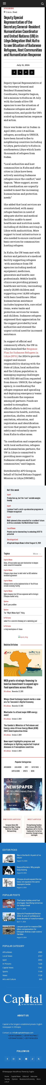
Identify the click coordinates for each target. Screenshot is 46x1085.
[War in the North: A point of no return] (9, 858)
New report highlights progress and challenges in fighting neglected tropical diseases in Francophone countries (21, 744)
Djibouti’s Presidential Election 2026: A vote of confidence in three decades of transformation (30, 916)
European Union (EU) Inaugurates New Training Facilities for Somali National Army (11, 828)
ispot (9, 495)
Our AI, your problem (10, 604)
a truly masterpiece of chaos (13, 629)
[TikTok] (32, 1058)
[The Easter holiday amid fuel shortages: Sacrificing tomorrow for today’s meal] (9, 903)
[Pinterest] (25, 72)
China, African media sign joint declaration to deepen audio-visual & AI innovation (21, 564)
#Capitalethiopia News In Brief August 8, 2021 (24, 543)
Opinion (6, 601)
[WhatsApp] (31, 72)
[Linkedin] (19, 1058)
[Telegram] (26, 1058)
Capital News (8, 560)
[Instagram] (13, 1058)
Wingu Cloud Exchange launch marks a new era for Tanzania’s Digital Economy (22, 700)
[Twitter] (20, 72)
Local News (11, 528)
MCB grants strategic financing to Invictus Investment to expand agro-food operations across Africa (21, 684)
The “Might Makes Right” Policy (14, 613)
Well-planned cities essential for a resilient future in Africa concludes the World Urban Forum (25, 521)
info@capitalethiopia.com (22, 1032)
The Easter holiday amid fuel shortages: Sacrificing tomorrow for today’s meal (30, 902)
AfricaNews (9, 8)
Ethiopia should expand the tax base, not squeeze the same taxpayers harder (29, 881)
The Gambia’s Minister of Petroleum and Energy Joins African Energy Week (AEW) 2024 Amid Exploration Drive (21, 728)
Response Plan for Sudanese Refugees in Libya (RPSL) (21, 352)
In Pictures (7, 618)
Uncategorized (12, 539)
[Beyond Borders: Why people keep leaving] (9, 870)
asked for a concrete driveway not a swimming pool (20, 621)
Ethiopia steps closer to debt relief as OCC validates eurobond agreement (20, 574)
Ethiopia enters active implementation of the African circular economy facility (21, 585)
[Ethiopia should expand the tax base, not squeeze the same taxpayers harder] (9, 882)
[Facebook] (14, 72)
